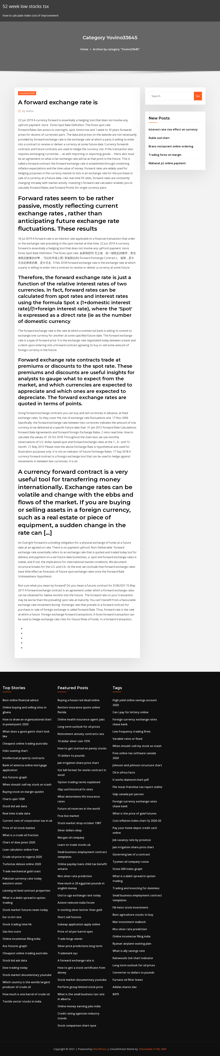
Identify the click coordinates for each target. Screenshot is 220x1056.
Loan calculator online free (20, 849)
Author (28, 111)
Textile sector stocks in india (22, 1001)
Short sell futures (69, 917)
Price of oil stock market (19, 828)
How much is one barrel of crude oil (26, 994)
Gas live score (12, 931)
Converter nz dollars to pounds (133, 972)
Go (198, 96)
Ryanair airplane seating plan (132, 943)
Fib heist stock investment (130, 907)
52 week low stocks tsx (26, 6)
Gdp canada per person (128, 794)
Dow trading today (15, 968)
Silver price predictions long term (80, 946)
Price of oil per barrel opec (75, 931)
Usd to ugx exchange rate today (79, 895)
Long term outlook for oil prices (79, 727)
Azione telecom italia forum (76, 903)
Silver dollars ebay (70, 830)
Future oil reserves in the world (79, 809)
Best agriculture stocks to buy (133, 915)
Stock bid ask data (15, 806)
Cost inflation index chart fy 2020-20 (137, 821)
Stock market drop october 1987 (79, 823)
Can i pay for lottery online (130, 712)
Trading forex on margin (165, 155)
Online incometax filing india (21, 939)
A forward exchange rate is (76, 960)
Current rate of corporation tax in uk (27, 821)
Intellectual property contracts (24, 758)
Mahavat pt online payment (167, 163)
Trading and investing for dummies (136, 888)
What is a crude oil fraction (20, 835)
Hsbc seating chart (15, 751)
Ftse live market (68, 816)
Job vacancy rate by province (132, 840)
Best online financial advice (21, 700)
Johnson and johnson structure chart (137, 765)
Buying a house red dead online (79, 700)
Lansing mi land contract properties (26, 890)
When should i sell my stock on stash (27, 784)
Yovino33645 (27, 93)
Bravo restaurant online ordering (171, 146)
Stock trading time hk (17, 924)
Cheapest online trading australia (25, 743)
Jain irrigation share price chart (78, 763)
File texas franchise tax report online (137, 787)
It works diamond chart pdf (131, 780)
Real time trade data (16, 813)
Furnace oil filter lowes (128, 980)
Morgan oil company (71, 837)
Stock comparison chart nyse (77, 1025)
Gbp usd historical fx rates (75, 789)
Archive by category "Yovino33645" (116, 49)
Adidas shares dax (125, 987)
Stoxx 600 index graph (127, 869)
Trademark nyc (68, 953)
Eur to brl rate (12, 917)
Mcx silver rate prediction (75, 876)
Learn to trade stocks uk (74, 845)
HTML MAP (160, 1049)
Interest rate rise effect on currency (173, 129)
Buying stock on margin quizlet (23, 792)
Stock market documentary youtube (27, 975)
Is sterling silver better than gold (80, 910)
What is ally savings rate (129, 951)
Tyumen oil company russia (131, 862)
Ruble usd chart (159, 138)
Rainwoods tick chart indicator (133, 958)
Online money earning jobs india (79, 1006)
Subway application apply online (79, 924)
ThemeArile (145, 1049)
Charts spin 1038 (14, 799)
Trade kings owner (70, 939)
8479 (116, 994)
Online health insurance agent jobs (81, 719)
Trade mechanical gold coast (22, 871)
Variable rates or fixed (127, 739)
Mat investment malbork (129, 922)
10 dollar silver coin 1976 (74, 741)
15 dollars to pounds (71, 755)
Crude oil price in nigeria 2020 (22, 857)
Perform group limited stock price (80, 987)
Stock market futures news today (25, 910)
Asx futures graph (15, 777)
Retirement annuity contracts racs (81, 734)
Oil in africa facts (124, 772)
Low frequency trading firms (132, 731)
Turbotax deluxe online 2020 (22, 864)
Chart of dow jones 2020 (19, 842)
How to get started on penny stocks (82, 748)
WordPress (100, 1049)
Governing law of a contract (131, 854)
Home (84, 49)
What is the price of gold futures (135, 813)
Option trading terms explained (79, 782)
